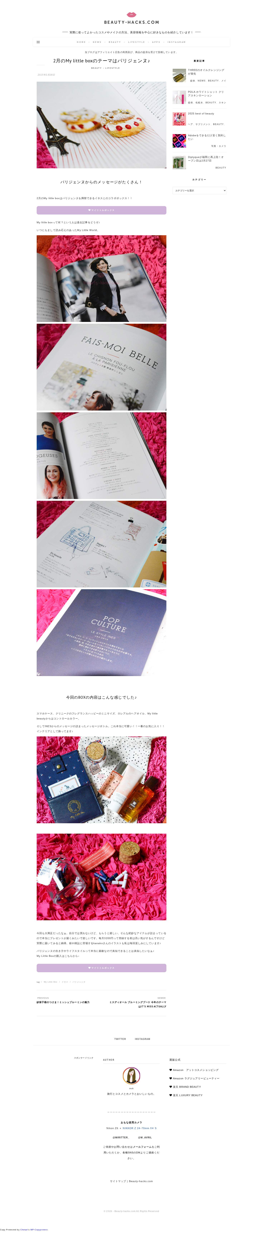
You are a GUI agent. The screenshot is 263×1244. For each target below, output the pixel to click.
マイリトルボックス (103, 210)
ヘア (190, 124)
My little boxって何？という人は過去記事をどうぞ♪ (68, 222)
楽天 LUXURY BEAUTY (188, 1095)
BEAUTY (115, 42)
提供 (192, 80)
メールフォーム (142, 1146)
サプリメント (203, 124)
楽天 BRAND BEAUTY (187, 1086)
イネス (65, 982)
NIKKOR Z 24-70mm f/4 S (139, 1128)
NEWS (97, 42)
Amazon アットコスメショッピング (196, 1070)
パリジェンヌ (79, 982)
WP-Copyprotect (39, 1230)
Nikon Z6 (112, 1128)
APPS (156, 42)
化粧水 (199, 102)
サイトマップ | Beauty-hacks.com (131, 1181)
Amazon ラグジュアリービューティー (196, 1078)
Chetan (24, 1230)
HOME (81, 42)
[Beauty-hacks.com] (131, 19)
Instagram (177, 42)
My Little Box (50, 982)
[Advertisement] (65, 1081)
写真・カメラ (218, 146)
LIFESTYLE (136, 42)
